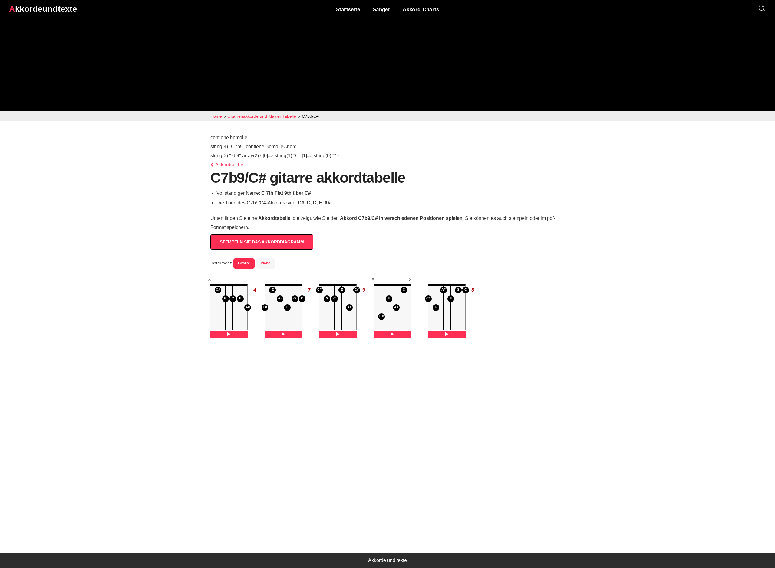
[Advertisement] (387, 66)
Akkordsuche (228, 164)
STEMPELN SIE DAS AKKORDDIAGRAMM (262, 242)
